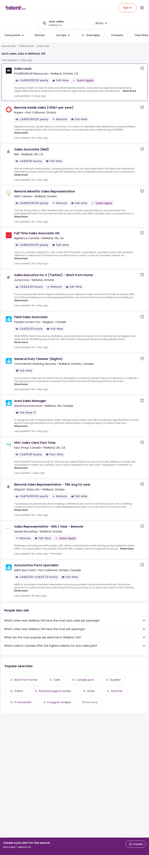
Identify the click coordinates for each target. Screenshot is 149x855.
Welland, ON (26, 46)
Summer (117, 691)
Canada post (85, 680)
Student (115, 680)
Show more (129, 91)
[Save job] (142, 68)
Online (18, 691)
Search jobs (9, 46)
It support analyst (59, 702)
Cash (56, 680)
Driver (91, 691)
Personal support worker (55, 691)
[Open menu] (142, 7)
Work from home (25, 680)
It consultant (22, 702)
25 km (99, 23)
